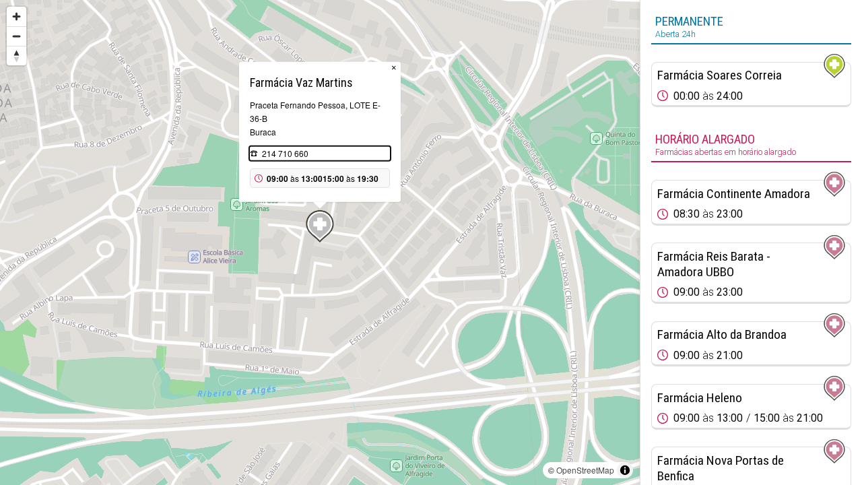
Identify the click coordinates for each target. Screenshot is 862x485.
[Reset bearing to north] (16, 55)
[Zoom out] (16, 36)
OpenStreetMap (585, 470)
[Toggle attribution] (625, 470)
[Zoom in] (16, 16)
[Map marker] (320, 226)
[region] (320, 242)
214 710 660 (285, 153)
